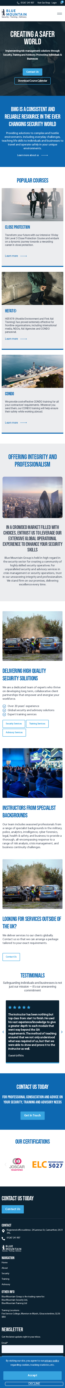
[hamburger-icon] (59, 13)
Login (54, 3)
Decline (34, 1384)
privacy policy (51, 1361)
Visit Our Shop (44, 3)
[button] (60, 1032)
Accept (32, 1375)
